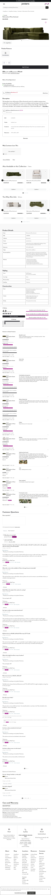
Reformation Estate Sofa (10, 337)
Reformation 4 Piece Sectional (10, 424)
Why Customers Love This (10, 145)
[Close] (48, 889)
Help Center (41, 858)
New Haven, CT (25, 864)
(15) (47, 19)
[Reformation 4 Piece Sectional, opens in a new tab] (4, 424)
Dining (15, 859)
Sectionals (20, 11)
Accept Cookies (31, 892)
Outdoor (15, 865)
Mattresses (16, 857)
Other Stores (45, 93)
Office (15, 860)
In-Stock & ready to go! (9, 85)
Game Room (16, 864)
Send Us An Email (42, 834)
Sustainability (7, 869)
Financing (32, 856)
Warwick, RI (24, 872)
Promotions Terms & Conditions (41, 875)
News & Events (8, 865)
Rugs (15, 867)
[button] (43, 19)
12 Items (20, 197)
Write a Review (14, 316)
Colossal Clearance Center (33, 866)
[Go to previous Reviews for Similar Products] (23, 507)
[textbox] (14, 520)
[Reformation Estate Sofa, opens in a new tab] (4, 336)
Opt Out (40, 879)
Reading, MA (24, 867)
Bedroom (15, 856)
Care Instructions (5, 55)
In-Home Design (34, 854)
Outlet (15, 869)
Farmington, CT (25, 865)
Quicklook (13, 189)
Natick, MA (24, 862)
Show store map (8, 93)
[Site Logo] (25, 4)
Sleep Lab (33, 862)
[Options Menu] (47, 356)
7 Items (29, 166)
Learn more (17, 527)
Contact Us (41, 881)
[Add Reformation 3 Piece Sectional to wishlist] (22, 202)
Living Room (16, 854)
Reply (15, 562)
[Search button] (47, 7)
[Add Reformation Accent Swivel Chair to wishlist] (45, 171)
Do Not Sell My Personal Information (20, 892)
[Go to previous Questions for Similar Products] (20, 798)
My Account (41, 856)
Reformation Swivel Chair (10, 439)
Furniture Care (33, 857)
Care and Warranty (10, 803)
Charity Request (8, 857)
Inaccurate (18, 562)
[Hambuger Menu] (4, 4)
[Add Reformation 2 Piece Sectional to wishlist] (46, 22)
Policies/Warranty (42, 871)
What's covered (9, 112)
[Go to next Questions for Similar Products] (30, 798)
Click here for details (15, 73)
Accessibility (33, 869)
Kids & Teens (16, 862)
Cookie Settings (42, 878)
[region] (25, 891)
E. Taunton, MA (25, 874)
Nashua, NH (24, 860)
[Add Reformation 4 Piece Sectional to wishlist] (22, 171)
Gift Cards (33, 870)
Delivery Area (41, 863)
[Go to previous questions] (23, 768)
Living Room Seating (13, 11)
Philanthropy (7, 867)
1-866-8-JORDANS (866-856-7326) (25, 836)
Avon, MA (24, 859)
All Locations (24, 857)
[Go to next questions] (27, 768)
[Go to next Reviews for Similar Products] (27, 507)
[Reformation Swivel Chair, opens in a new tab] (4, 439)
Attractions (7, 854)
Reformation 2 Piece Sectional (28, 11)
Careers (6, 856)
